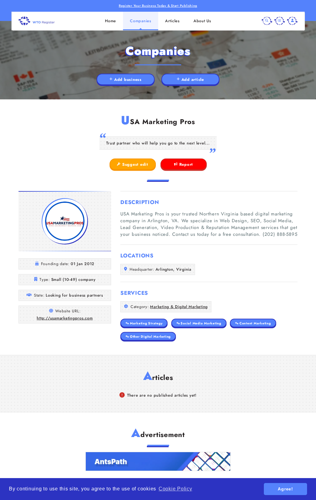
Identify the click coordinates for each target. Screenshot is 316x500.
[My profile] (292, 21)
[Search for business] (267, 21)
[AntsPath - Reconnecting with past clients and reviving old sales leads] (158, 461)
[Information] (279, 21)
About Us (202, 21)
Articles (172, 21)
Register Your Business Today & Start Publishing (158, 5)
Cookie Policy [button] (175, 488)
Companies (140, 21)
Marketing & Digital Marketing (179, 307)
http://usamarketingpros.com (65, 318)
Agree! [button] (285, 488)
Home (110, 21)
